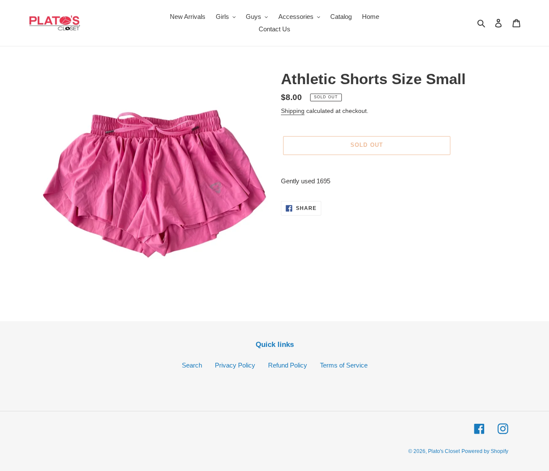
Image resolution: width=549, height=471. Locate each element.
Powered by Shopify (485, 451)
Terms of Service (344, 365)
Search (192, 365)
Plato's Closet (444, 451)
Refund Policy (287, 365)
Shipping (293, 110)
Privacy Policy (235, 365)
